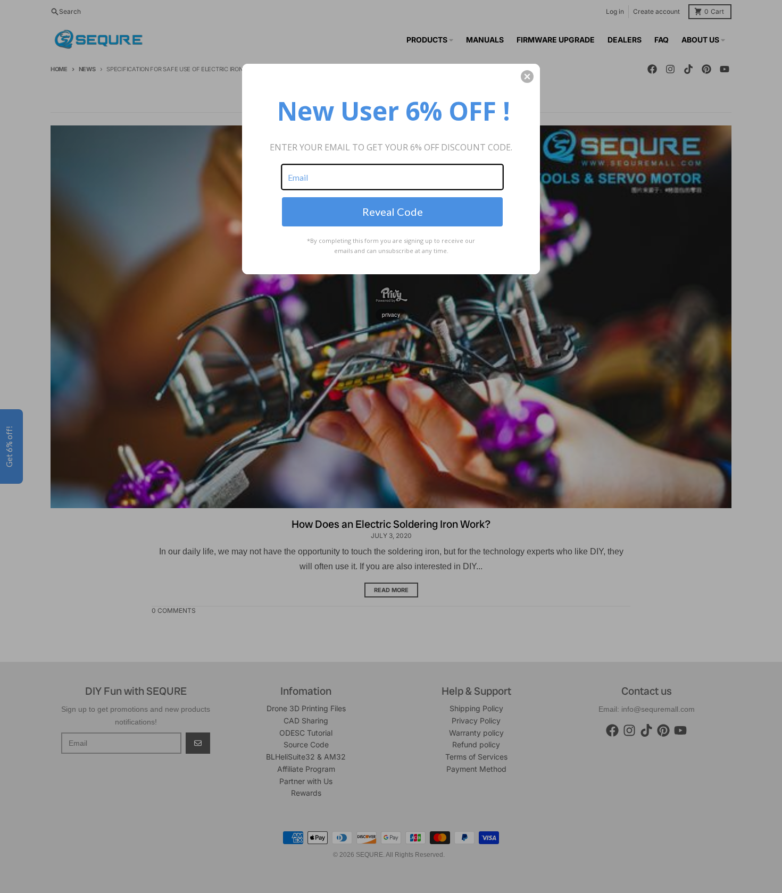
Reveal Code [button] (392, 211)
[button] (527, 76)
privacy (391, 314)
